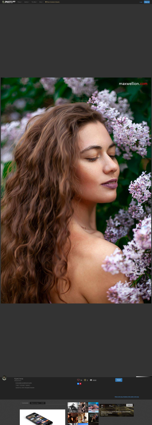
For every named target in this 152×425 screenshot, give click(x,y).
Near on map (35, 403)
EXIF (42, 403)
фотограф (22, 385)
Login (141, 2)
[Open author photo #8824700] (93, 407)
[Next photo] (150, 185)
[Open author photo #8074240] (83, 417)
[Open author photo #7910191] (93, 417)
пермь (17, 385)
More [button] (40, 2)
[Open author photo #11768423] (73, 407)
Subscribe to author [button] (119, 380)
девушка (27, 385)
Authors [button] (26, 2)
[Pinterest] (80, 384)
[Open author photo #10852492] (83, 407)
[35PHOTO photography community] (8, 2)
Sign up (147, 2)
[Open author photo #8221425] (73, 417)
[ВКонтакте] (78, 384)
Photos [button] (19, 2)
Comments (25, 403)
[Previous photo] (1, 185)
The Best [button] (34, 2)
